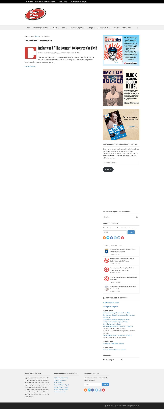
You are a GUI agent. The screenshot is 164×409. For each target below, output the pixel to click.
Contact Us (29, 2)
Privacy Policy (63, 2)
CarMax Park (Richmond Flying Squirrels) (116, 319)
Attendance (126, 28)
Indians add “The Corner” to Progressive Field (67, 48)
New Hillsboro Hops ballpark (112, 324)
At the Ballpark (103, 28)
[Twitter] (108, 238)
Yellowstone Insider (60, 392)
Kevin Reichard (44, 53)
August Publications (60, 380)
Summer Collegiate (76, 28)
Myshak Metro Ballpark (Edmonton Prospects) (118, 326)
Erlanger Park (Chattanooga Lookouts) (115, 322)
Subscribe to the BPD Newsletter (45, 2)
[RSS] (104, 238)
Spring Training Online (61, 378)
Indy (63, 28)
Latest (106, 245)
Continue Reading (30, 66)
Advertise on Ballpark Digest (78, 2)
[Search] (137, 217)
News (78, 53)
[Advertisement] (99, 13)
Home (28, 28)
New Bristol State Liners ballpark (113, 343)
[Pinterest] (122, 238)
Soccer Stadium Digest (61, 389)
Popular (114, 245)
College (90, 28)
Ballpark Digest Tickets (61, 387)
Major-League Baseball (40, 28)
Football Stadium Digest (61, 385)
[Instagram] (119, 238)
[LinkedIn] (115, 238)
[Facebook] (111, 238)
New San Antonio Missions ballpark (114, 350)
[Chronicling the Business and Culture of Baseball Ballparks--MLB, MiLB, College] (36, 19)
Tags (120, 245)
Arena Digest (58, 382)
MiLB (55, 28)
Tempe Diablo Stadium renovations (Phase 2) (117, 335)
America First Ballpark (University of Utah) (116, 313)
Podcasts (116, 28)
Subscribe (108, 169)
